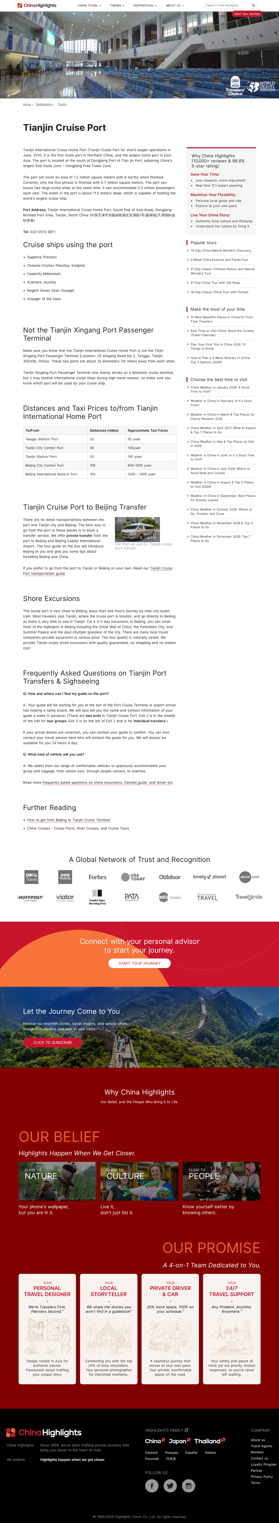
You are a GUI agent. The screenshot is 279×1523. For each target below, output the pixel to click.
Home (27, 104)
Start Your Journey (247, 13)
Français (171, 1452)
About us (258, 1440)
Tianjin (61, 104)
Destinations (44, 104)
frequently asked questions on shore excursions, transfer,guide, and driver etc (107, 782)
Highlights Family (165, 1430)
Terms (255, 1483)
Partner (256, 1470)
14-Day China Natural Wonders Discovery (221, 250)
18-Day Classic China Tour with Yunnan (219, 292)
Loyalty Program (264, 1464)
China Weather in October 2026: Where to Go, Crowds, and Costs (221, 511)
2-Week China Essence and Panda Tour (219, 260)
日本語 (171, 1459)
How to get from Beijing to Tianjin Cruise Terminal (68, 820)
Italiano (210, 1452)
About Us (173, 5)
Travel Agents (261, 1446)
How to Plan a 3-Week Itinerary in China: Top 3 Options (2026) (220, 360)
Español (191, 1452)
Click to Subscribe (52, 1042)
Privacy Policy (262, 1477)
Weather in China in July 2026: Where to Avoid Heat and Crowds (220, 471)
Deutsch (151, 1452)
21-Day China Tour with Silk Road (215, 283)
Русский (152, 1459)
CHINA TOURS (88, 5)
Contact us (259, 1458)
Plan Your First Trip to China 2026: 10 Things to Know (218, 346)
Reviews (257, 1452)
